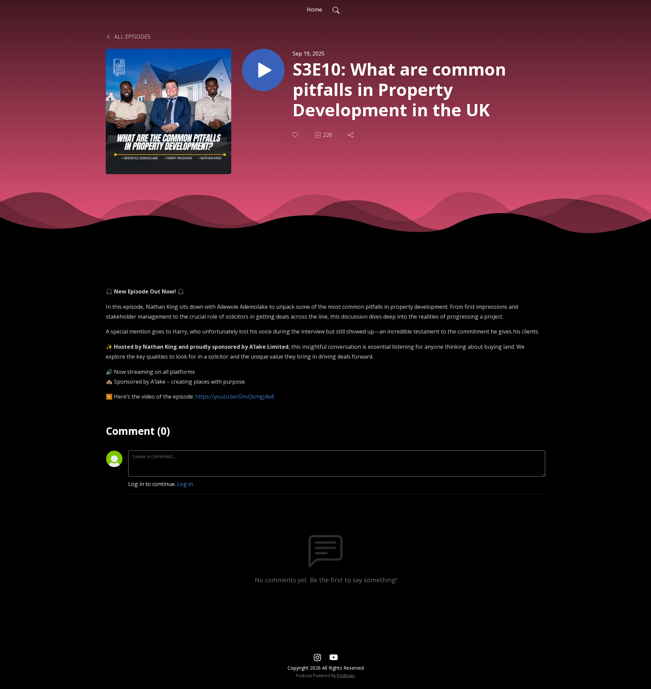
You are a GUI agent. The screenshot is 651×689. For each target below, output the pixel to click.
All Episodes (132, 36)
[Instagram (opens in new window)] (317, 657)
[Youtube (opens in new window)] (334, 657)
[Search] (336, 9)
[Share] (351, 134)
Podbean (346, 675)
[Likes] (296, 134)
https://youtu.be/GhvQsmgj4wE (235, 396)
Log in (185, 484)
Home (314, 9)
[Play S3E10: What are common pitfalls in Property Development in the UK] (263, 70)
